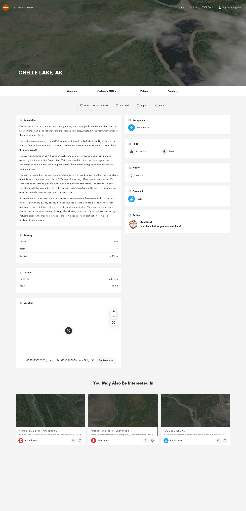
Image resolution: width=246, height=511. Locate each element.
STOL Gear (207, 7)
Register (237, 7)
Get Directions (106, 360)
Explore (193, 7)
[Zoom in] (113, 311)
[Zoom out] (113, 316)
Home (181, 7)
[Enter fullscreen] (113, 322)
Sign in (226, 7)
